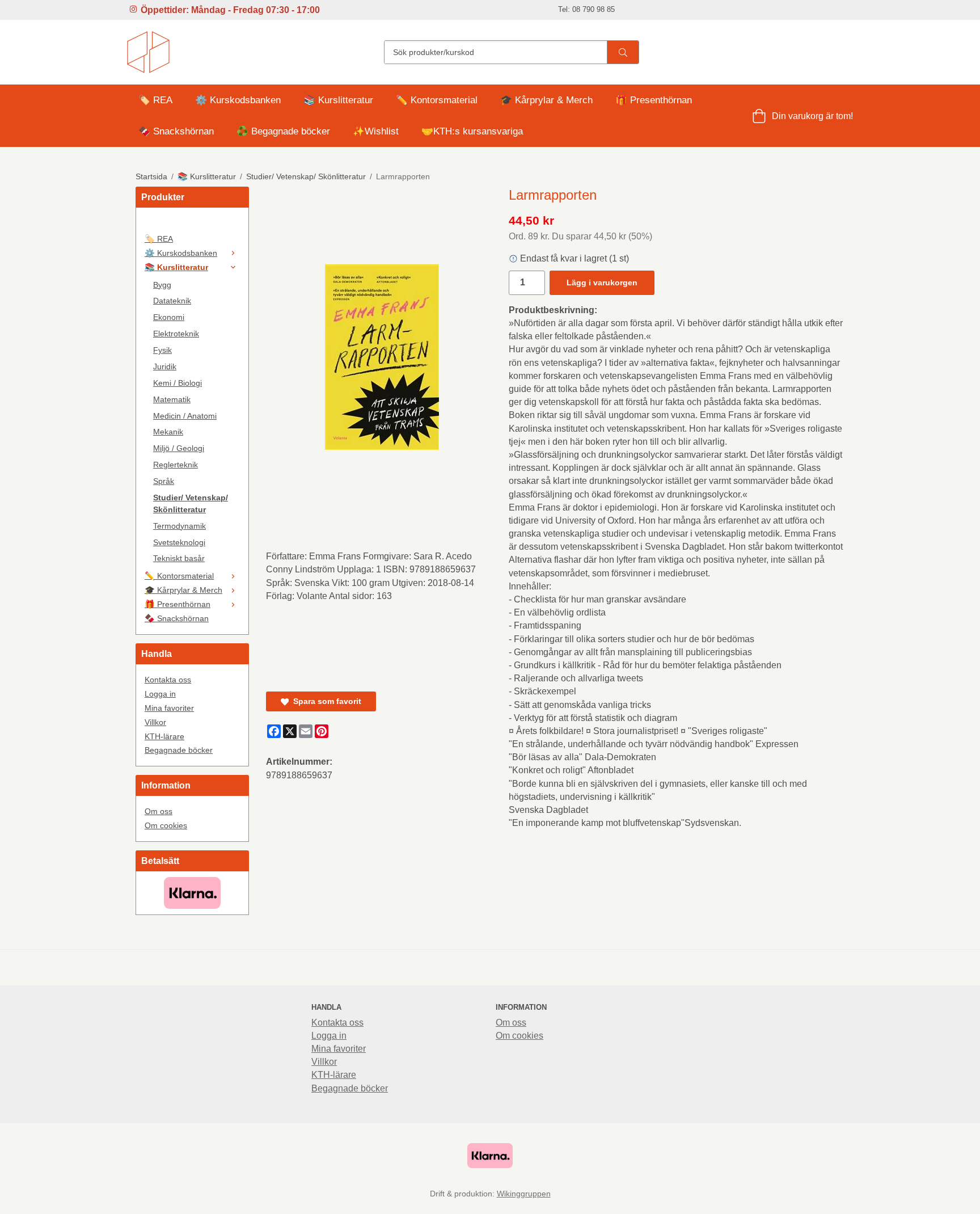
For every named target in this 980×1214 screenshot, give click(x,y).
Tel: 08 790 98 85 (586, 9)
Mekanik (168, 431)
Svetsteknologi (179, 542)
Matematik (172, 399)
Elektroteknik (176, 333)
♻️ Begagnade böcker (283, 131)
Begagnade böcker (179, 749)
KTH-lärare (164, 736)
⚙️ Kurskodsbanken (238, 100)
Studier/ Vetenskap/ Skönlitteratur (190, 503)
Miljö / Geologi (178, 448)
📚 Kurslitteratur (338, 100)
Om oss (158, 811)
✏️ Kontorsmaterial (437, 100)
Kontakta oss (168, 679)
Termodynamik (179, 525)
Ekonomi (168, 317)
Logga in (160, 693)
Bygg (162, 284)
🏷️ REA (155, 100)
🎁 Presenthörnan (653, 100)
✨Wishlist (376, 131)
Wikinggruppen (524, 1193)
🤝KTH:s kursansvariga (472, 131)
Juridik (164, 366)
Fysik (162, 350)
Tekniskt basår (179, 558)
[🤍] (192, 224)
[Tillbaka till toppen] (837, 1198)
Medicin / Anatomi (185, 415)
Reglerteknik (175, 464)
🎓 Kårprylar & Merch (546, 100)
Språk (163, 481)
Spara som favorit (325, 701)
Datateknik (172, 300)
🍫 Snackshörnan (176, 131)
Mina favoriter (169, 708)
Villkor (155, 722)
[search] (623, 52)
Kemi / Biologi (177, 382)
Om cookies (166, 825)
